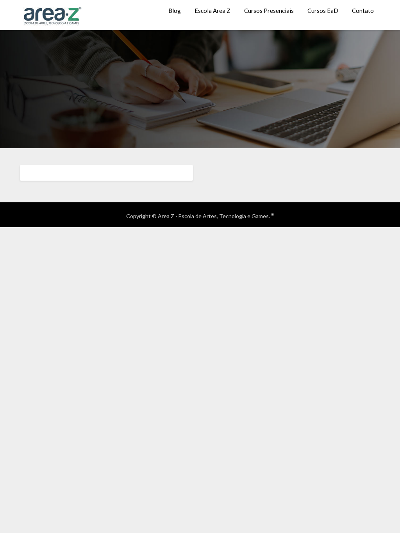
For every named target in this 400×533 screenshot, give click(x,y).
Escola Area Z (212, 10)
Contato (363, 10)
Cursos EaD (322, 10)
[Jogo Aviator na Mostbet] (272, 213)
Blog (174, 10)
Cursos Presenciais (269, 10)
